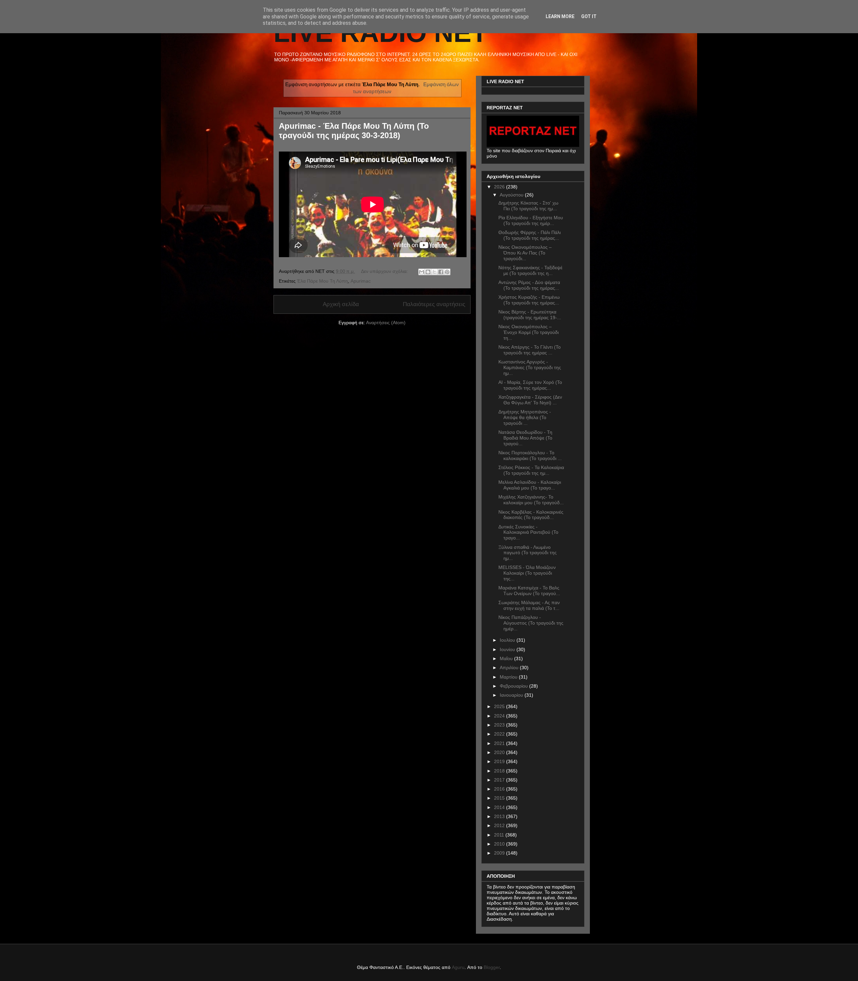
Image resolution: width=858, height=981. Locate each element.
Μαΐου (507, 658)
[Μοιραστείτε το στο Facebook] (440, 272)
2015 (500, 798)
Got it (589, 16)
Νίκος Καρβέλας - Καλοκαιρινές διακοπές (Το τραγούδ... (530, 514)
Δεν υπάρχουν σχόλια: (385, 271)
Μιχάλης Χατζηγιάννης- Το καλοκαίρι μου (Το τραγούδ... (531, 499)
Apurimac (361, 281)
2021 (500, 743)
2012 (500, 825)
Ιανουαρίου (512, 695)
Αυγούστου (512, 194)
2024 (500, 715)
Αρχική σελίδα (341, 304)
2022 (500, 734)
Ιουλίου (508, 640)
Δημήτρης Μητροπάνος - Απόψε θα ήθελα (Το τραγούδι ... (524, 417)
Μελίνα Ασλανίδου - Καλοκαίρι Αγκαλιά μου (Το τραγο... (529, 484)
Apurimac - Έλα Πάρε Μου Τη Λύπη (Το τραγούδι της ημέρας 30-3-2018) (354, 130)
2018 (500, 770)
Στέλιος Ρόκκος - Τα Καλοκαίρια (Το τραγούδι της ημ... (531, 470)
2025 (500, 706)
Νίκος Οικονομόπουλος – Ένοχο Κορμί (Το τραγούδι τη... (528, 332)
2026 (500, 186)
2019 (500, 761)
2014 (500, 807)
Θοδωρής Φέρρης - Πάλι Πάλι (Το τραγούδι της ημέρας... (529, 235)
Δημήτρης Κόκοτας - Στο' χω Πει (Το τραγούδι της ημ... (528, 205)
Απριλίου (510, 667)
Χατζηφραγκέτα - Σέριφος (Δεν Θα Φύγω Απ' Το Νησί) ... (530, 399)
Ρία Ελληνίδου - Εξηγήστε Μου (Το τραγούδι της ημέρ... (530, 220)
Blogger (492, 967)
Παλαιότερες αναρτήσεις (434, 304)
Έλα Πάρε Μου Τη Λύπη (322, 281)
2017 (500, 780)
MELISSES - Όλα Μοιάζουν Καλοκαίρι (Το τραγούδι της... (527, 573)
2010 (500, 844)
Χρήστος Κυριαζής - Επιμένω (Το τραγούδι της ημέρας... (529, 299)
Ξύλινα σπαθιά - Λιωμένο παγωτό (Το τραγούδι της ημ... (527, 552)
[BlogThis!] (428, 272)
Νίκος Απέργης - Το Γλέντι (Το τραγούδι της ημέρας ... (529, 349)
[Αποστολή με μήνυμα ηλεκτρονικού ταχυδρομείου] (421, 272)
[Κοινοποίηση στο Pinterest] (447, 272)
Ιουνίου (508, 649)
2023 (500, 725)
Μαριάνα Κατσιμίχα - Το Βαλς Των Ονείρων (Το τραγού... (529, 590)
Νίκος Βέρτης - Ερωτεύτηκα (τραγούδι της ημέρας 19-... (529, 314)
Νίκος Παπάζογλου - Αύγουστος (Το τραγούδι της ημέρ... (530, 623)
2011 (499, 835)
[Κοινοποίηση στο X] (434, 272)
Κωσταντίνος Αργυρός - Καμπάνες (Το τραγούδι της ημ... (529, 367)
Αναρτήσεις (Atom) (386, 322)
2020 (500, 752)
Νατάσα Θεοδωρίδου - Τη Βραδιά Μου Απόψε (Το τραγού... (525, 437)
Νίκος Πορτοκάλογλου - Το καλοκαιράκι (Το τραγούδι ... (530, 455)
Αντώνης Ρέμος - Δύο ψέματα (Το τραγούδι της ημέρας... (529, 285)
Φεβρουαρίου (514, 686)
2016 (500, 789)
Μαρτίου (509, 677)
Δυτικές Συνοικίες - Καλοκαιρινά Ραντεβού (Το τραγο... (528, 532)
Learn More (560, 16)
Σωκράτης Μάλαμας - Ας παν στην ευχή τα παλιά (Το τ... (529, 605)
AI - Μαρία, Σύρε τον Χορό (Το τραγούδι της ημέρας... (530, 385)
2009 (500, 853)
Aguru (458, 967)
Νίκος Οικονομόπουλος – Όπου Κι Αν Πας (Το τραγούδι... (525, 252)
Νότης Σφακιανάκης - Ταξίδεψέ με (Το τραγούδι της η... (530, 270)
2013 (500, 816)
